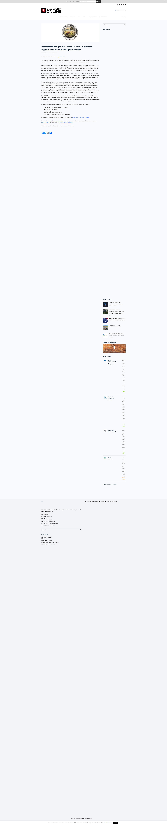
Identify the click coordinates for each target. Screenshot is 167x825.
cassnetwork (62, 57)
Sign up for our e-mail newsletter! (73, 1)
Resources (72, 16)
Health (55, 52)
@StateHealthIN (45, 122)
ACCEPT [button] (115, 822)
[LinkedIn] (125, 4)
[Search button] (124, 24)
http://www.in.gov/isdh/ (55, 121)
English (117, 10)
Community (51, 52)
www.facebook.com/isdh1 (66, 122)
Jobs (79, 16)
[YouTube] (123, 4)
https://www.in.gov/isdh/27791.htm (80, 117)
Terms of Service (80, 818)
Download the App (103, 16)
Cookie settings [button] (108, 822)
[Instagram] (119, 4)
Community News (64, 16)
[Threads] (121, 4)
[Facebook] (117, 4)
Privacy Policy (88, 818)
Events (84, 16)
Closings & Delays (93, 16)
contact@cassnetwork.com (48, 525)
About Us (73, 818)
